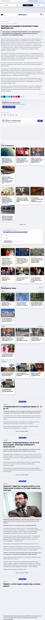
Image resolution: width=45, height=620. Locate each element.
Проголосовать (8, 241)
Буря (3, 291)
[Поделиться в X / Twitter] (4, 97)
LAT (4, 14)
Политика (6, 21)
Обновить (41, 287)
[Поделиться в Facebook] (2, 97)
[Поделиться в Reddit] (14, 97)
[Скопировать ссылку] (24, 97)
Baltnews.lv (5, 522)
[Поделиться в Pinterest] (16, 97)
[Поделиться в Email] (21, 97)
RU (1, 14)
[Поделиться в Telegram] (9, 97)
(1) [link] (36, 162)
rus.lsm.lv (34, 451)
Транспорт (4, 361)
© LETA (15, 23)
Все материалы (41, 291)
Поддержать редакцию (32, 0)
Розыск (3, 326)
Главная (2, 21)
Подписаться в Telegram (8, 106)
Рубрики (27, 5)
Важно (5, 581)
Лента (17, 5)
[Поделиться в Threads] (19, 97)
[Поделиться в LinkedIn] (12, 97)
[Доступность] (43, 1)
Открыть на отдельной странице (22, 431)
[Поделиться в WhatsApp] (7, 97)
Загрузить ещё (22, 224)
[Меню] (43, 15)
